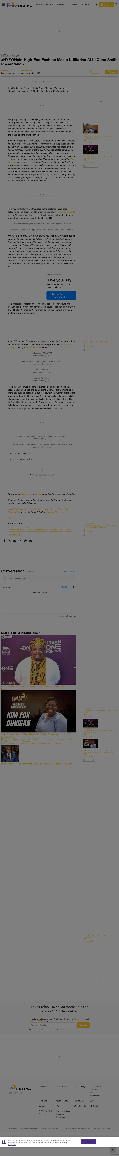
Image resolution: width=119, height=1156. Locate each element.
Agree (88, 1142)
